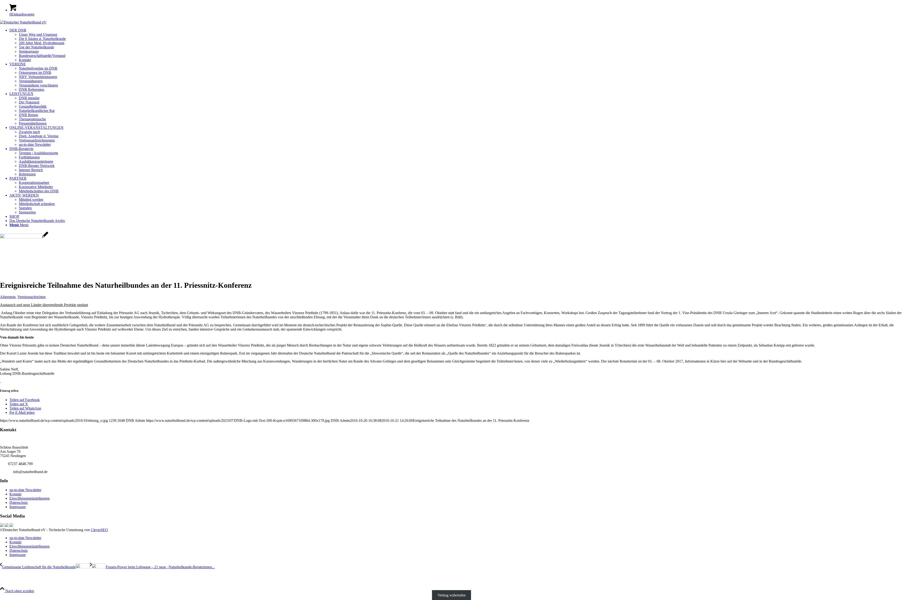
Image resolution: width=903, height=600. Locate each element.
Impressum (17, 507)
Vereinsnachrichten (31, 297)
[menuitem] (456, 45)
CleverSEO (99, 530)
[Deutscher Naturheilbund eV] (23, 22)
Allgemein (8, 297)
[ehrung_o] (24, 237)
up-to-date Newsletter (25, 490)
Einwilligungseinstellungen (29, 498)
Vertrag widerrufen (452, 595)
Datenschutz (18, 503)
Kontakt (15, 494)
